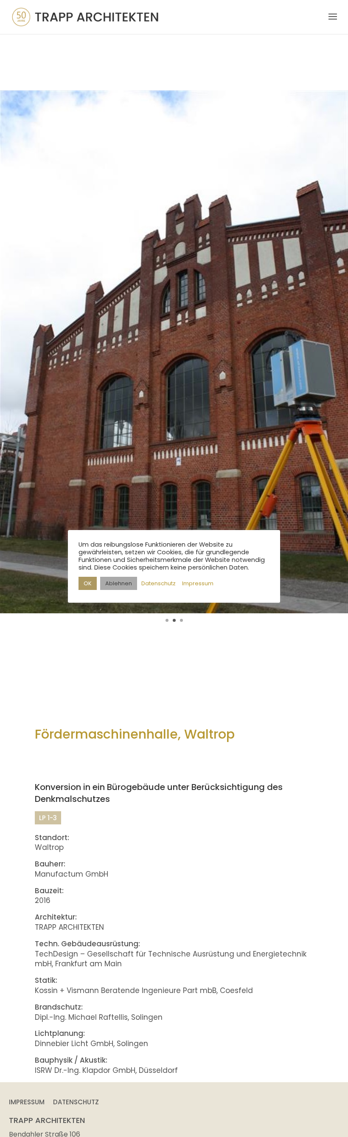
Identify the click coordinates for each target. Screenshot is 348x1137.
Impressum (27, 1102)
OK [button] (88, 583)
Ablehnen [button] (118, 583)
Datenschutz (76, 1102)
